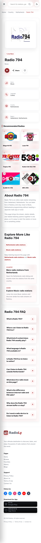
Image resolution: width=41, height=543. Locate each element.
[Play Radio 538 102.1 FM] (30, 157)
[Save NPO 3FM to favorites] (23, 173)
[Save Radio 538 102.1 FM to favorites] (23, 152)
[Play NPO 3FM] (30, 179)
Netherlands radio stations (16, 245)
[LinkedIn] (19, 493)
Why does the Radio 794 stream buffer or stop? (17, 404)
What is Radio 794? (14, 319)
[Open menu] (4, 4)
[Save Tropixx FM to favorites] (4, 152)
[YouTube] (24, 493)
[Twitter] (10, 493)
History (6, 464)
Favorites (7, 462)
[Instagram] (14, 493)
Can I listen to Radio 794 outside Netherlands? (16, 370)
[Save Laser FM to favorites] (23, 131)
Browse (6, 459)
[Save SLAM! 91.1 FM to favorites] (4, 173)
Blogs (6, 467)
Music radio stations (13, 250)
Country (11, 12)
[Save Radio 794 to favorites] (24, 70)
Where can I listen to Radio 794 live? (17, 329)
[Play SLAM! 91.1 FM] (11, 179)
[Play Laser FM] (30, 136)
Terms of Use (8, 481)
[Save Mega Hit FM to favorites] (4, 131)
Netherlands (20, 12)
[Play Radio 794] (7, 70)
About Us (7, 478)
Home (4, 12)
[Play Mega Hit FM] (11, 136)
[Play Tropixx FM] (11, 157)
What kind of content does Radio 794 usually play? (17, 339)
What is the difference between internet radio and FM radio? (18, 392)
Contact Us (7, 483)
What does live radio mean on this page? (17, 381)
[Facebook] (5, 493)
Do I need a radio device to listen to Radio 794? (17, 414)
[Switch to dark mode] (36, 4)
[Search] (29, 4)
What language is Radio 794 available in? (16, 349)
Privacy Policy (8, 476)
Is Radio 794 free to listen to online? (17, 360)
